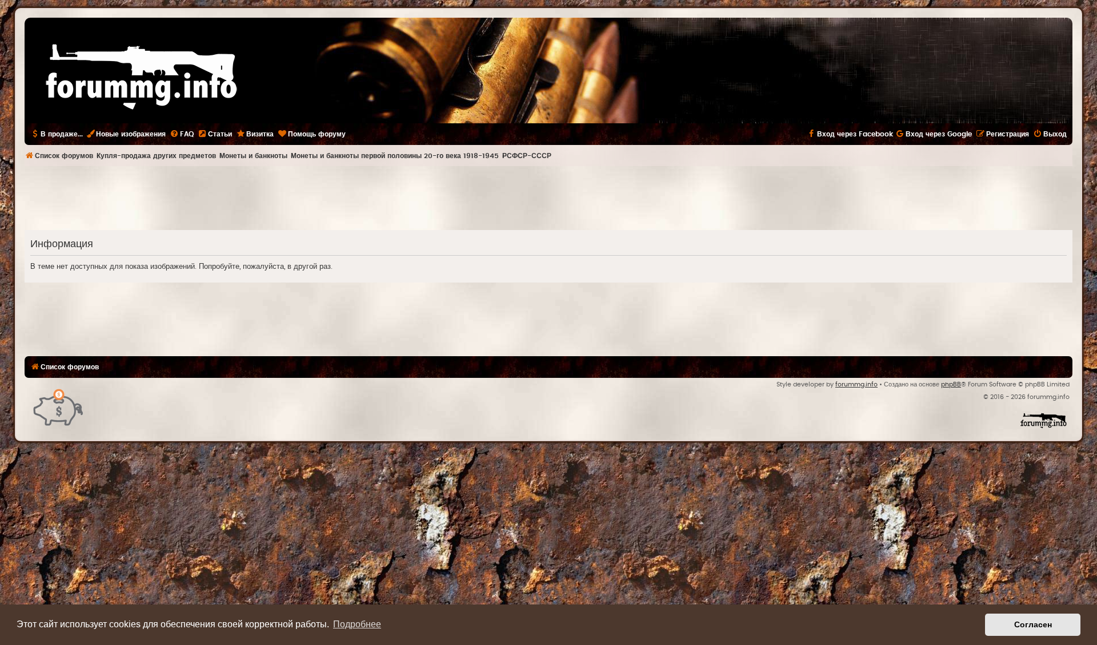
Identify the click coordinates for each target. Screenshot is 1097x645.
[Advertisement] (548, 197)
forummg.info (856, 384)
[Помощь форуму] (58, 407)
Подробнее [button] (357, 624)
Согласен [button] (1033, 624)
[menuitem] (182, 134)
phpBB (951, 384)
